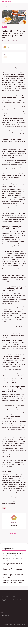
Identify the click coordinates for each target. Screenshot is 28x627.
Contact (3, 618)
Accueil (3, 6)
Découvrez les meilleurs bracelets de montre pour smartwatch (12, 559)
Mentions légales (5, 615)
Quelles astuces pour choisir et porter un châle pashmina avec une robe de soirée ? (13, 581)
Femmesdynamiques (8, 596)
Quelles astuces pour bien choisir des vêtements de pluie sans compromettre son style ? (14, 569)
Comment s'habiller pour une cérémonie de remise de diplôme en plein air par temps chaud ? (13, 576)
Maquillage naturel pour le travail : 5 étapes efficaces (12, 563)
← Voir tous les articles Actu (9, 533)
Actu (7, 6)
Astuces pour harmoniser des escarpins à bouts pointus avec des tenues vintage (13, 554)
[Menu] (25, 1)
